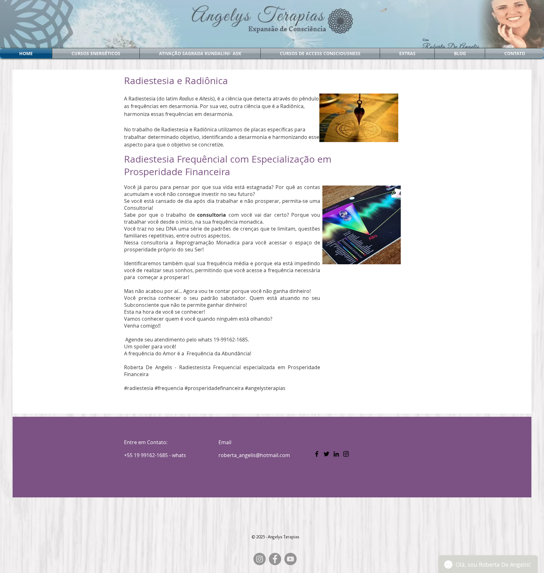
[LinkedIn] (336, 454)
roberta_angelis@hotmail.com (254, 455)
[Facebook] (316, 454)
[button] (95, 53)
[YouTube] (290, 559)
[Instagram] (346, 454)
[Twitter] (326, 454)
